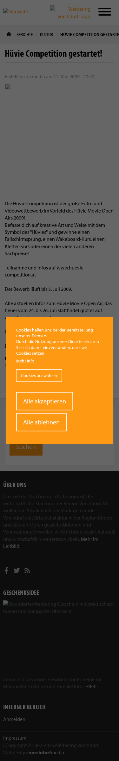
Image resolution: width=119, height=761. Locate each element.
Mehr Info (25, 361)
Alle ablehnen (41, 422)
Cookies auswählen (39, 375)
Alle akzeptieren (44, 401)
